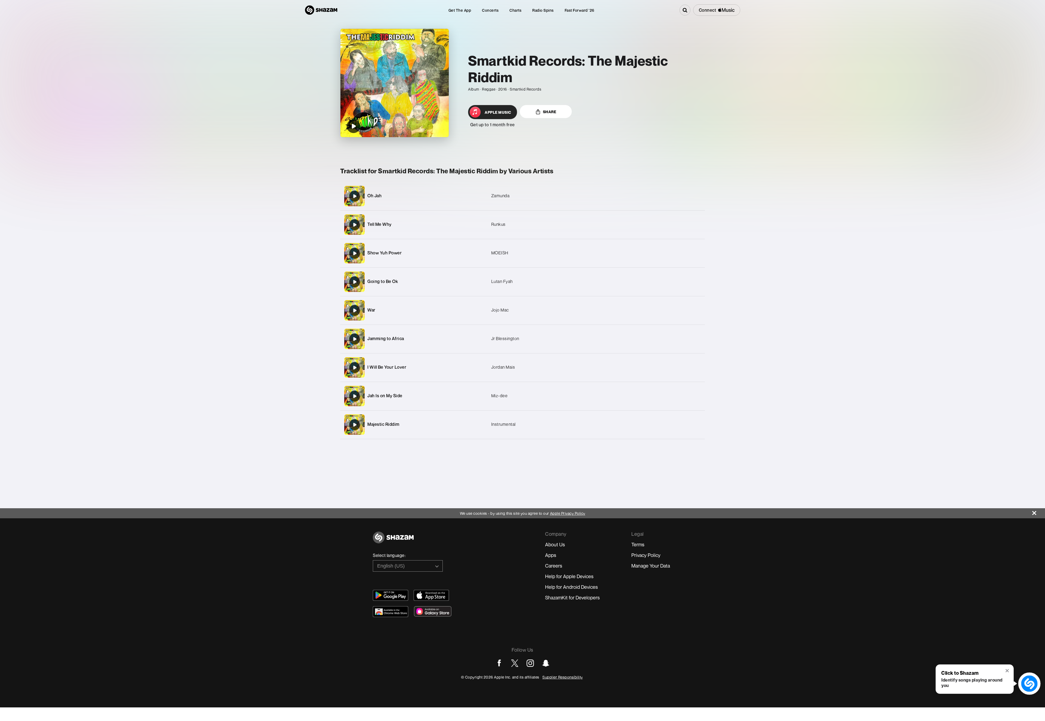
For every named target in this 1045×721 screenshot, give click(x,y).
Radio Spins (543, 10)
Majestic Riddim (383, 424)
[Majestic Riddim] (522, 424)
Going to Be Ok (382, 281)
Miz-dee (499, 395)
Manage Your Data (650, 566)
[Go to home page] (393, 540)
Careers (553, 566)
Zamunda (500, 195)
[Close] (1039, 512)
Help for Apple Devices (569, 576)
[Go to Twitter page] (514, 663)
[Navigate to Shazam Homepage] (321, 10)
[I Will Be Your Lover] (522, 367)
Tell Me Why (379, 224)
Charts (515, 10)
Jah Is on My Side (384, 395)
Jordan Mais (503, 367)
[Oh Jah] (522, 196)
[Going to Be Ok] (522, 281)
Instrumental (503, 424)
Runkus (498, 224)
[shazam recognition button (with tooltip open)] (1029, 683)
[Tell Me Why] (522, 224)
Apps (550, 555)
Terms (637, 544)
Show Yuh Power (384, 252)
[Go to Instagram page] (530, 663)
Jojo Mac (500, 310)
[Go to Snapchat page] (545, 663)
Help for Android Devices (571, 587)
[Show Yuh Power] (522, 253)
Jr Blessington (505, 338)
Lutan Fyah (502, 281)
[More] (674, 196)
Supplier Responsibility (562, 677)
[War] (522, 310)
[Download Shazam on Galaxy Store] (433, 611)
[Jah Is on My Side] (522, 396)
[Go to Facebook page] (499, 663)
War (371, 310)
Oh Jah (374, 195)
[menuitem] (460, 10)
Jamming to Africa (385, 338)
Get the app (459, 10)
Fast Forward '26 (579, 10)
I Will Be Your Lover (386, 367)
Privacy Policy (645, 555)
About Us (555, 544)
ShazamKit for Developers (572, 597)
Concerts (490, 10)
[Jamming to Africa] (522, 339)
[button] (1008, 671)
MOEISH (499, 252)
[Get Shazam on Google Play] (390, 595)
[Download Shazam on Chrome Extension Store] (390, 611)
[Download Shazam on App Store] (431, 595)
